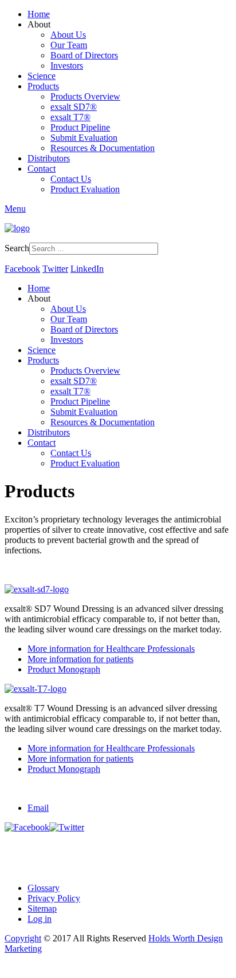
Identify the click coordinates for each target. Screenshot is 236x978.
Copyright (23, 938)
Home (38, 14)
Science (41, 76)
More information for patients (80, 659)
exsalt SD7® (73, 107)
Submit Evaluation (83, 137)
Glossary (43, 888)
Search (17, 248)
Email (38, 808)
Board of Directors (84, 55)
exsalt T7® (70, 117)
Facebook (22, 269)
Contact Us (70, 179)
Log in (39, 919)
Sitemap (42, 908)
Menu (15, 208)
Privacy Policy (53, 898)
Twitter (55, 269)
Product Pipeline (80, 127)
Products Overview (85, 96)
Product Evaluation (85, 189)
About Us (68, 34)
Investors (66, 65)
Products (43, 86)
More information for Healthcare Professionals (111, 649)
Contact (41, 168)
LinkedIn (87, 269)
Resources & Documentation (102, 148)
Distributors (48, 158)
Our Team (68, 45)
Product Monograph (63, 669)
